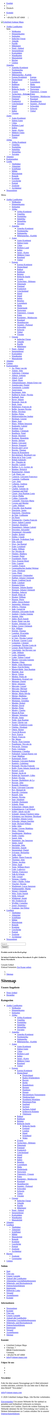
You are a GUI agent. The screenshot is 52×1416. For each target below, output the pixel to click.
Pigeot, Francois (18, 737)
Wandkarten (17, 55)
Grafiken (10, 910)
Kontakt (9, 13)
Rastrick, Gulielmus (20, 763)
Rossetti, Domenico (20, 785)
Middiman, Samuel (20, 698)
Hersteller (10, 995)
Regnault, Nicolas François (23, 766)
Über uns (10, 1273)
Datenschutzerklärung (15, 1286)
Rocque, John (17, 782)
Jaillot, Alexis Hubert (20, 602)
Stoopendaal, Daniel (20, 850)
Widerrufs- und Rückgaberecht (19, 1283)
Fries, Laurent (17, 563)
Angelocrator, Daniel (20, 385)
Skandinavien (36, 101)
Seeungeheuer (18, 51)
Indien (14, 128)
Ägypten (15, 154)
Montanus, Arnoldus (20, 701)
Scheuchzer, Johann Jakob (23, 807)
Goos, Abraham (18, 570)
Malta (32, 84)
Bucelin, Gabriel (19, 464)
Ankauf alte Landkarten (16, 1278)
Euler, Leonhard (18, 546)
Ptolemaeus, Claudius (21, 751)
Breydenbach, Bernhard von (24, 455)
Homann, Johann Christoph (23, 590)
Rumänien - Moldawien (40, 96)
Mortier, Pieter (18, 708)
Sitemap (9, 1335)
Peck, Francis (17, 734)
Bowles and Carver (20, 448)
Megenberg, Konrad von (22, 679)
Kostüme (15, 178)
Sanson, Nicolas (18, 797)
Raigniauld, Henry (19, 758)
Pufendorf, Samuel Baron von (24, 754)
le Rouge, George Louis (22, 640)
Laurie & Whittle (19, 636)
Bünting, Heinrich (19, 469)
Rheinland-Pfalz (29, 1102)
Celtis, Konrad (18, 486)
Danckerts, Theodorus (21, 513)
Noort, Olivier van (19, 722)
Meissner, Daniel (19, 681)
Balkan (15, 82)
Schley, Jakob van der (21, 811)
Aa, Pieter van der (19, 368)
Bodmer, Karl (17, 428)
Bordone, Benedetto (20, 438)
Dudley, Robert (18, 534)
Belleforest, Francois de (22, 407)
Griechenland (17, 104)
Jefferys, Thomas (19, 607)
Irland (14, 108)
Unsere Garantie (13, 1276)
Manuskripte (17, 58)
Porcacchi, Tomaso (20, 746)
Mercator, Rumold (19, 691)
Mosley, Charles (18, 710)
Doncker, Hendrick (20, 525)
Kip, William (17, 628)
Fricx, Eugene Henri (20, 561)
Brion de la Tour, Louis (21, 457)
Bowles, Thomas (19, 450)
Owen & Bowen (19, 732)
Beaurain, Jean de (19, 402)
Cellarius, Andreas (19, 484)
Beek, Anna (17, 404)
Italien (14, 111)
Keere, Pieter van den (21, 621)
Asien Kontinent (19, 118)
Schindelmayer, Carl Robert (23, 809)
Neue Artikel (11, 993)
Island (14, 106)
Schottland (26, 1135)
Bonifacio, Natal (19, 433)
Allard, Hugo (17, 380)
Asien (8, 116)
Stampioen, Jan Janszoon (22, 840)
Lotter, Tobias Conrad (21, 657)
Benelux (33, 79)
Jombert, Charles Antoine (22, 614)
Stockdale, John (18, 845)
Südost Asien (17, 120)
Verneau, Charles (19, 879)
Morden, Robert (18, 703)
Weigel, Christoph (19, 891)
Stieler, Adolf (17, 843)
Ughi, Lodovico (18, 869)
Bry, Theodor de (19, 462)
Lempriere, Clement (20, 643)
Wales (24, 1138)
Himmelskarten (18, 34)
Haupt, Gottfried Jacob (21, 580)
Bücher (15, 60)
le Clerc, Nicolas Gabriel (22, 638)
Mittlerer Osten (18, 132)
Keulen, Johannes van (21, 623)
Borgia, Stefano (18, 440)
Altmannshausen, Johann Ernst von (26, 383)
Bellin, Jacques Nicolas (21, 409)
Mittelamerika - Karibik (21, 75)
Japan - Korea (17, 130)
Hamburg (26, 1090)
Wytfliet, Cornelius (20, 903)
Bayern (25, 1080)
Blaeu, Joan (17, 421)
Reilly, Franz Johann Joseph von (25, 768)
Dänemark (16, 96)
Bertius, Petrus (18, 414)
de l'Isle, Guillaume (20, 515)
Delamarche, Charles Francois (24, 520)
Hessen (25, 1092)
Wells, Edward (18, 896)
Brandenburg (27, 1085)
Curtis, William (18, 505)
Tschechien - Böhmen (21, 94)
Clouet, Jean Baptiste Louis (23, 493)
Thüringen (26, 1114)
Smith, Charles (18, 836)
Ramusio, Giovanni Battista (23, 761)
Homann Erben (18, 585)
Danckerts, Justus (19, 510)
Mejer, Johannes (18, 684)
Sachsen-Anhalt (29, 1109)
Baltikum (15, 84)
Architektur (16, 188)
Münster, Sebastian (20, 715)
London (25, 1131)
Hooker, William (19, 597)
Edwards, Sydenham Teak (23, 539)
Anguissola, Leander (20, 387)
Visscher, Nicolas (19, 884)
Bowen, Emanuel (19, 445)
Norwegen (34, 89)
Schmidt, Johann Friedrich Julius (25, 814)
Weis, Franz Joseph (20, 893)
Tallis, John (16, 855)
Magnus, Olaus (18, 662)
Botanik (15, 176)
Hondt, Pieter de (18, 595)
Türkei (33, 111)
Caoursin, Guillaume (20, 479)
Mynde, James (18, 717)
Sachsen (25, 1107)
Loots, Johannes (18, 655)
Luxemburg (35, 82)
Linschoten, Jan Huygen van (24, 650)
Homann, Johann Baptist (22, 587)
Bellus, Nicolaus (19, 411)
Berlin (25, 1082)
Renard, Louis (18, 770)
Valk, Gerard (17, 876)
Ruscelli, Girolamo (20, 792)
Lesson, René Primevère (22, 648)
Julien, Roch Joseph (20, 619)
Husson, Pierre (18, 599)
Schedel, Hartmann (20, 802)
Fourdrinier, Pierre (19, 558)
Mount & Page (18, 713)
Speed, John (17, 838)
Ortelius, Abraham (19, 727)
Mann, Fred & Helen (20, 667)
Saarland (26, 1104)
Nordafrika (16, 147)
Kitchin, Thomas (19, 631)
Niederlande (35, 87)
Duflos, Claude (18, 537)
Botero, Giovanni (19, 443)
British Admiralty (19, 460)
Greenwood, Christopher (22, 575)
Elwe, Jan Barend (19, 544)
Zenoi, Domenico (19, 905)
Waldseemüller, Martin (21, 889)
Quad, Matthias (18, 756)
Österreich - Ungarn (38, 91)
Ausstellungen (12, 1295)
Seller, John (16, 826)
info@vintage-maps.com (16, 1357)
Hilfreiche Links (13, 1290)
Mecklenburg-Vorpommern (33, 1095)
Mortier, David (18, 705)
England (25, 1128)
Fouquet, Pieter (18, 556)
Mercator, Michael (19, 689)
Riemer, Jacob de (19, 773)
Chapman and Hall (20, 491)
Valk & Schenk (18, 874)
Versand (9, 1293)
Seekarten (16, 36)
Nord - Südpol (18, 48)
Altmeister (16, 166)
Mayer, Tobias (18, 674)
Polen (32, 94)
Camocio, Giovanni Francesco (24, 476)
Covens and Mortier (20, 503)
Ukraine (15, 113)
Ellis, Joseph (17, 542)
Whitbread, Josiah (19, 898)
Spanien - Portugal (38, 104)
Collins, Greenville (20, 498)
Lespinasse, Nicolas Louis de (24, 645)
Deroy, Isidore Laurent (21, 522)
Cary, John (16, 481)
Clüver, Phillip (18, 496)
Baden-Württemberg (31, 1078)
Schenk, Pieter (18, 804)
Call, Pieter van (18, 474)
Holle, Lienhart (18, 582)
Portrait (15, 183)
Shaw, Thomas (18, 831)
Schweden (34, 106)
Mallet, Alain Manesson (22, 664)
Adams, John (17, 370)
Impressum (11, 1288)
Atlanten (10, 361)
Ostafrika (15, 145)
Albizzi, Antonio (19, 375)
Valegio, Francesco (20, 872)
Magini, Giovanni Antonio (23, 660)
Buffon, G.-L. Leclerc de (22, 467)
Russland (34, 99)
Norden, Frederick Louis (22, 725)
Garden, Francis (18, 566)
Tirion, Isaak (17, 864)
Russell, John (17, 795)
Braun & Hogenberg (20, 452)
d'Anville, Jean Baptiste (22, 508)
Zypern (15, 91)
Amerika (10, 65)
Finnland (15, 99)
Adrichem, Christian (20, 373)
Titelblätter (16, 164)
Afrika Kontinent (19, 142)
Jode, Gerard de (18, 609)
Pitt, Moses (16, 739)
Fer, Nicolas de (18, 551)
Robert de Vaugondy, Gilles (23, 775)
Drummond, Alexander (21, 532)
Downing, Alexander (20, 529)
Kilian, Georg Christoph (22, 626)
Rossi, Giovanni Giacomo (23, 787)
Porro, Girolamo (18, 749)
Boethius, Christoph (20, 431)
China (14, 123)
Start (8, 1271)
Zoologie (15, 185)
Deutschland (17, 79)
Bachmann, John (19, 392)
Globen (15, 63)
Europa (33, 77)
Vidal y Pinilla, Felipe (21, 881)
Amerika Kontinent (20, 67)
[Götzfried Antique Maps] (12, 22)
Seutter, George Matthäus (22, 828)
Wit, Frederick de (19, 901)
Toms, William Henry (21, 867)
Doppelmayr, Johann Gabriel (24, 527)
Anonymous (17, 390)
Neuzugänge (11, 939)
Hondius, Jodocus (19, 592)
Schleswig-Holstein (30, 1111)
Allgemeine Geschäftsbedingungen (21, 1281)
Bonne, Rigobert (19, 436)
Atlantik (15, 41)
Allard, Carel (17, 378)
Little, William (18, 652)
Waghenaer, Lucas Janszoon (23, 886)
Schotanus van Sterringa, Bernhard (26, 816)
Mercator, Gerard (19, 686)
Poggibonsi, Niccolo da (21, 744)
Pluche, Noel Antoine (21, 742)
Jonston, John (17, 616)
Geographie (17, 1258)
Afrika (9, 140)
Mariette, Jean (17, 672)
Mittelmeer (16, 46)
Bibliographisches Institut (22, 416)
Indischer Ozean (18, 38)
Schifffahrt (16, 169)
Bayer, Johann (18, 399)
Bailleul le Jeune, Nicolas (22, 395)
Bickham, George (19, 419)
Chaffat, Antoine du (20, 489)
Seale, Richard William (21, 823)
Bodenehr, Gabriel (19, 426)
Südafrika (16, 149)
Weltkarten (16, 31)
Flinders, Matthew (19, 554)
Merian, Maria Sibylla (21, 693)
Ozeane (15, 337)
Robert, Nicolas (18, 778)
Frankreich (16, 101)
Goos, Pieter (17, 573)
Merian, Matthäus (19, 696)
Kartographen (12, 366)
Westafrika (16, 152)
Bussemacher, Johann (21, 472)
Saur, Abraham (18, 799)
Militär (14, 171)
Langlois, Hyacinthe (20, 633)
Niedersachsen (28, 1097)
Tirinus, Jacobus (18, 862)
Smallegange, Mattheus (21, 833)
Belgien (15, 87)
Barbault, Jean (18, 397)
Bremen (25, 1087)
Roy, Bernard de (19, 790)
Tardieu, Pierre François (22, 857)
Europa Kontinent (19, 77)
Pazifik (15, 43)
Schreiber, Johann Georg (22, 819)
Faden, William (18, 549)
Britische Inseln (18, 89)
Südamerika (17, 72)
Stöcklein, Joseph (19, 848)
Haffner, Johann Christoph (23, 578)
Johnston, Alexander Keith (23, 611)
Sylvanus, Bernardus (20, 852)
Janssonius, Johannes (20, 604)
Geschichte (16, 181)
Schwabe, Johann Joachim (23, 821)
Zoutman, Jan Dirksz (20, 908)
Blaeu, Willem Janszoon (22, 423)
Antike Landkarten (14, 199)
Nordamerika (17, 70)
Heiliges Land (18, 125)
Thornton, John (18, 860)
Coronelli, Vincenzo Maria (23, 501)
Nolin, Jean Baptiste (20, 720)
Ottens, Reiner (18, 729)
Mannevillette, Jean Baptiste (23, 669)
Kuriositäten (17, 53)
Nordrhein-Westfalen (31, 1099)
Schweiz (33, 108)
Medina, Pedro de (19, 676)
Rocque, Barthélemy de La (23, 780)
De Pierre (16, 517)
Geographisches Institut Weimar (25, 568)
